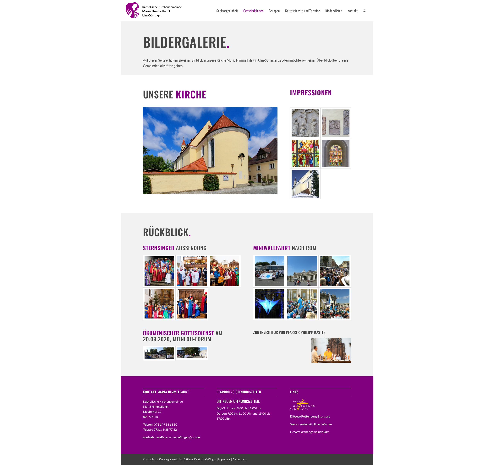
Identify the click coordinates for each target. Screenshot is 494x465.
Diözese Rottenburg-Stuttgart (310, 416)
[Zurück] (151, 150)
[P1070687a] (192, 353)
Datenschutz (240, 459)
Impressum (224, 459)
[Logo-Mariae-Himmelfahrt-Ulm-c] (154, 10)
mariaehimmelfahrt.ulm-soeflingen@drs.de (171, 437)
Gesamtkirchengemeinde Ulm (309, 432)
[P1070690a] (159, 353)
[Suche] (364, 10)
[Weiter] (269, 150)
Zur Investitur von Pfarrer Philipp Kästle (289, 332)
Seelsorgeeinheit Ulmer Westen (311, 424)
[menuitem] (227, 10)
